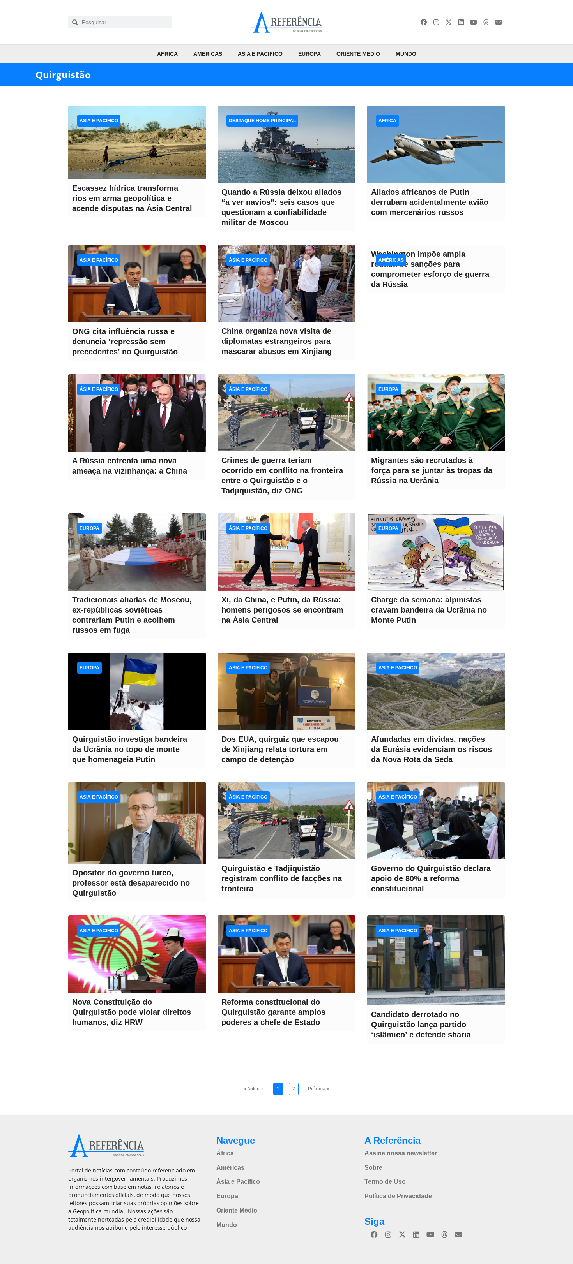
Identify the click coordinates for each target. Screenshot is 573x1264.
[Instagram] (436, 22)
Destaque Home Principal (262, 120)
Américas (207, 54)
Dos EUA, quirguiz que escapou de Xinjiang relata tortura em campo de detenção (280, 749)
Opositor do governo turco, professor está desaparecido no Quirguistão (131, 882)
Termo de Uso (385, 1181)
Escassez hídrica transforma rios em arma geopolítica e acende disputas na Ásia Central (132, 198)
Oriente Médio (358, 54)
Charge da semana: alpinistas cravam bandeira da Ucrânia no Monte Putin (429, 609)
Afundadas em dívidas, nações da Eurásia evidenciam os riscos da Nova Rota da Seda (431, 749)
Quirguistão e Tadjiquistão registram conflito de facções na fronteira (281, 878)
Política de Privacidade (398, 1196)
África (167, 54)
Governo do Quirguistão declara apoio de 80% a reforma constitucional (431, 878)
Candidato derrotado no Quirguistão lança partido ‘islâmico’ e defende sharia (421, 1024)
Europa (309, 54)
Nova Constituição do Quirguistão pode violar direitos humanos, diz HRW (131, 1012)
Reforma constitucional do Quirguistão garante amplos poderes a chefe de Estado (273, 1012)
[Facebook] (423, 22)
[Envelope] (498, 22)
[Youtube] (473, 22)
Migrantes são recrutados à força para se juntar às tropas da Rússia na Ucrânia (431, 470)
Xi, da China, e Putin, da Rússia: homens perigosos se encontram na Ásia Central (282, 609)
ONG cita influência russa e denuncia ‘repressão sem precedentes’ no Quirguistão (125, 341)
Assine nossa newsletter (400, 1153)
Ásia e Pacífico (260, 54)
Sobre (373, 1167)
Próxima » (318, 1088)
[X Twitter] (448, 22)
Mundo (406, 54)
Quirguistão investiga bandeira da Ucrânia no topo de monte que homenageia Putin (129, 749)
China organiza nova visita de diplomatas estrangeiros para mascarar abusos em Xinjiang (276, 341)
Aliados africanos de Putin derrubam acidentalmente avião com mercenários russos (429, 202)
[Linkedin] (461, 22)
